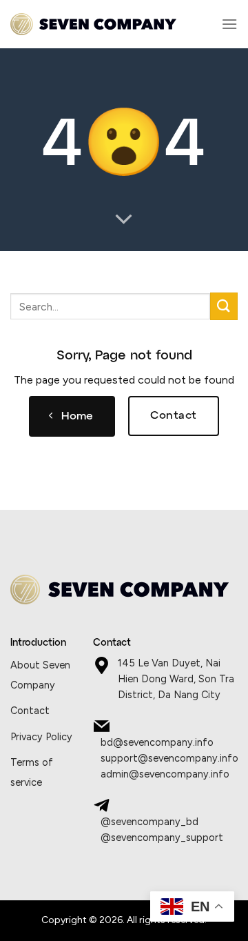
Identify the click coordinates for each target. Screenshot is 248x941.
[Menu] (229, 24)
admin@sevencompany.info (165, 774)
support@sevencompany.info (169, 758)
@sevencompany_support (162, 837)
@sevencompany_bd (149, 821)
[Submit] (224, 306)
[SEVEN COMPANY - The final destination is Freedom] (93, 24)
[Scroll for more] (124, 220)
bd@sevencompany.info (157, 742)
